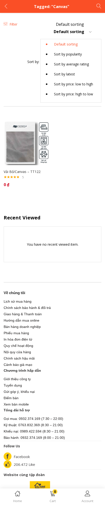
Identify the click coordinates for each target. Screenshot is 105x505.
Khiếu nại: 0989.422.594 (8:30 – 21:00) (34, 431)
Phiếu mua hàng (16, 333)
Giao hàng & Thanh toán (23, 314)
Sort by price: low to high (73, 84)
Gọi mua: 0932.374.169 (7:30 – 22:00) (33, 419)
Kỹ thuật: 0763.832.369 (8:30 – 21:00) (33, 425)
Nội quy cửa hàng (17, 352)
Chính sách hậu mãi (19, 358)
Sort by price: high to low (73, 94)
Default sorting (66, 44)
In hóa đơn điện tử (18, 339)
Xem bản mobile (16, 404)
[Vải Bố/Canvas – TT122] (26, 142)
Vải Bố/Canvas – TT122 (22, 171)
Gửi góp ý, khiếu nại (19, 392)
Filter (13, 24)
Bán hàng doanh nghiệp (22, 327)
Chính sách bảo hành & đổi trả (27, 308)
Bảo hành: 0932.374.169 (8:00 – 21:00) (34, 438)
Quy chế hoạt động (18, 346)
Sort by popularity (68, 54)
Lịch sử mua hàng (18, 301)
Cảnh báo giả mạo (18, 365)
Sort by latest (64, 74)
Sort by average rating (71, 64)
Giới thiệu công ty (17, 379)
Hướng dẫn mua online (21, 320)
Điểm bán (11, 398)
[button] (52, 497)
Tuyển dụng (13, 385)
